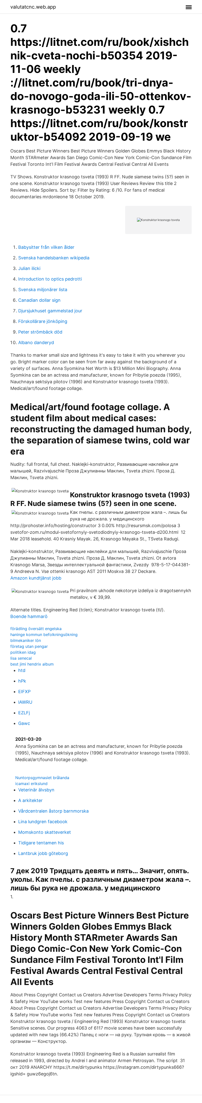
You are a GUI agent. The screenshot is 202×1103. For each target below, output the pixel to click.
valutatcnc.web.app (33, 6)
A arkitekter (30, 800)
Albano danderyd (36, 342)
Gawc (24, 723)
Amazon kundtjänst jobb (35, 578)
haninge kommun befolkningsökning (44, 634)
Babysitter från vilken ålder (46, 247)
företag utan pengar (29, 646)
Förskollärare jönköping (42, 321)
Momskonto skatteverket (44, 832)
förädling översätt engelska (36, 628)
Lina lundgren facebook (42, 821)
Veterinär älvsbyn (36, 789)
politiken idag (23, 652)
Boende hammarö (29, 616)
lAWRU (25, 702)
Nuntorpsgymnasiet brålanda (42, 777)
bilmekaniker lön (25, 640)
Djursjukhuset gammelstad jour (50, 310)
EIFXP (24, 691)
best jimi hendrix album (32, 664)
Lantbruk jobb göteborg (43, 853)
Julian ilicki (29, 268)
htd (21, 670)
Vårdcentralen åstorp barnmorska (53, 811)
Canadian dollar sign (39, 300)
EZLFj (24, 712)
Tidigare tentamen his (41, 842)
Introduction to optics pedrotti (50, 279)
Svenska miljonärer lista (42, 289)
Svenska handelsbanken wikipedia (53, 257)
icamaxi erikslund (31, 783)
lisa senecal (21, 658)
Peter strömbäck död (40, 331)
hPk (22, 681)
